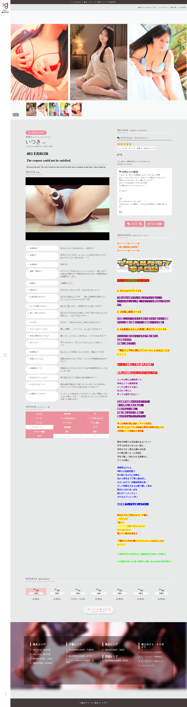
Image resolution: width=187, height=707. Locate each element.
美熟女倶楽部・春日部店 (41, 663)
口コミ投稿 (156, 224)
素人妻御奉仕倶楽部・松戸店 (79, 656)
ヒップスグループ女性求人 (151, 652)
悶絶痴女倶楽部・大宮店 (41, 659)
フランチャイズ (147, 666)
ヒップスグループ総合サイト (152, 661)
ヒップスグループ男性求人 (151, 657)
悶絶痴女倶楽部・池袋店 (114, 650)
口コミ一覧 (136, 224)
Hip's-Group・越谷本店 (41, 650)
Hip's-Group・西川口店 (41, 654)
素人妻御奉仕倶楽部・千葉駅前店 (80, 651)
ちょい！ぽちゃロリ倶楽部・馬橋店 (80, 661)
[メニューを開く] (5, 355)
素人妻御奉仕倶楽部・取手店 (115, 661)
